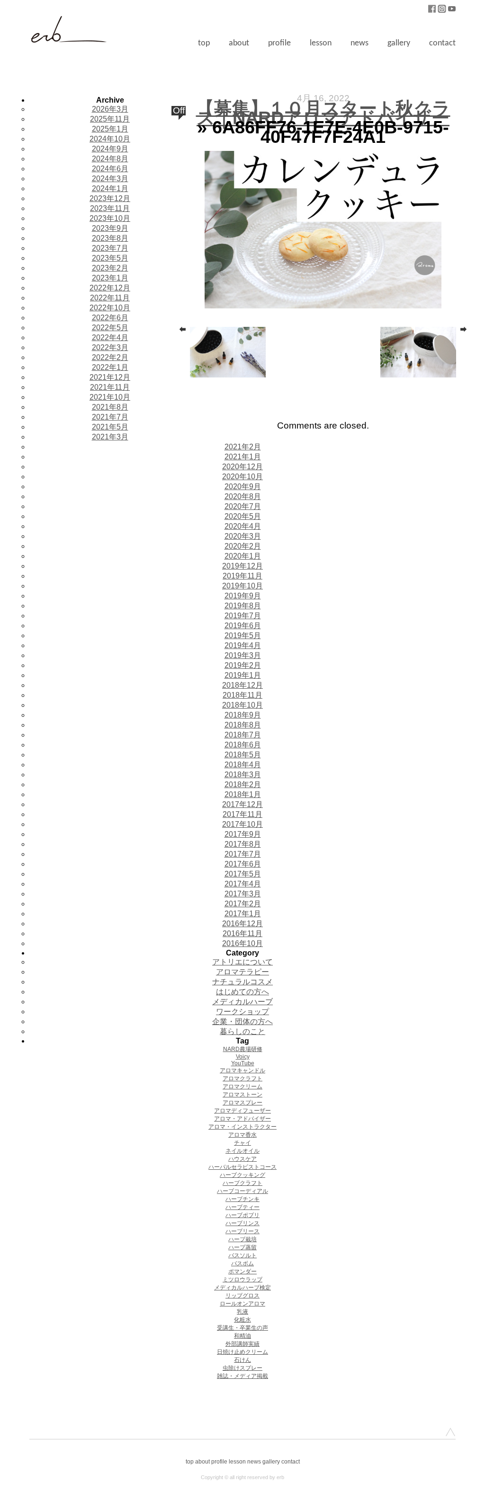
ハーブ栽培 (242, 1239)
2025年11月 (110, 119)
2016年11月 (242, 933)
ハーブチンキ (242, 1199)
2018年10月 (242, 705)
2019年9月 (243, 596)
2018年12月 (242, 685)
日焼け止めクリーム (242, 1352)
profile (279, 43)
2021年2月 (243, 447)
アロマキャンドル (242, 1070)
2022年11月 (110, 298)
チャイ (242, 1143)
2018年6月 (243, 745)
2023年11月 (110, 208)
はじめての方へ (242, 992)
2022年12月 (110, 288)
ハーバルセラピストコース (242, 1167)
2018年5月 (243, 755)
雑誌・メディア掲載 (242, 1376)
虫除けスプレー (242, 1368)
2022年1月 (110, 367)
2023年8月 (110, 238)
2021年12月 (110, 377)
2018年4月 (243, 765)
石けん (242, 1360)
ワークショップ (242, 1012)
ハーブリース (242, 1231)
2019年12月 (242, 566)
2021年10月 (110, 397)
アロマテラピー (242, 972)
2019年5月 (243, 635)
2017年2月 (243, 904)
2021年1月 (243, 457)
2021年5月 (110, 427)
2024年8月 (110, 159)
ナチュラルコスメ (242, 982)
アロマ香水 (242, 1134)
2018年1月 (243, 794)
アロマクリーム (242, 1086)
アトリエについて (242, 962)
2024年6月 (110, 169)
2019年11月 (242, 576)
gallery (398, 43)
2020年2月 (243, 546)
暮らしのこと (242, 1031)
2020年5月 (243, 516)
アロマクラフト (242, 1078)
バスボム (242, 1263)
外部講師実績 (242, 1344)
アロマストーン (242, 1094)
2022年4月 (110, 337)
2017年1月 (243, 914)
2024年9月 (110, 149)
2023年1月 (110, 278)
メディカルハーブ (242, 1002)
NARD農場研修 (242, 1049)
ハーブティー (242, 1207)
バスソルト (242, 1255)
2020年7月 (243, 506)
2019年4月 (243, 645)
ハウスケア (242, 1159)
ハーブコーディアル (242, 1191)
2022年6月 (110, 318)
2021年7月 (110, 417)
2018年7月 (243, 735)
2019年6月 (243, 626)
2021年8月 (110, 407)
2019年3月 (243, 655)
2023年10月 (110, 218)
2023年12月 (110, 198)
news (359, 43)
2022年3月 (110, 347)
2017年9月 (243, 834)
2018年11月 (242, 695)
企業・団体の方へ (242, 1021)
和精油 (242, 1335)
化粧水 (242, 1319)
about (239, 43)
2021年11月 (110, 387)
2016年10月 (242, 943)
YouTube (242, 1063)
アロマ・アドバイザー (242, 1118)
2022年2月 (110, 357)
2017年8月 (243, 844)
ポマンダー (242, 1271)
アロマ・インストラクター (242, 1126)
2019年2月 (243, 665)
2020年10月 (242, 477)
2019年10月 (242, 586)
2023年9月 (110, 228)
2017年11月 (242, 814)
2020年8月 (243, 496)
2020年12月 (242, 467)
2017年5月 (243, 874)
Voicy (243, 1056)
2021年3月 (110, 437)
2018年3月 (243, 775)
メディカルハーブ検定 (242, 1287)
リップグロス (242, 1295)
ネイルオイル (242, 1151)
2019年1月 (243, 675)
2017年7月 (243, 854)
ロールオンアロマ (242, 1303)
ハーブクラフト (242, 1183)
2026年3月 (110, 109)
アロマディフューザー (242, 1110)
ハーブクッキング (242, 1175)
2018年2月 (243, 784)
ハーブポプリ (242, 1215)
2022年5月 (110, 328)
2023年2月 (110, 268)
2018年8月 (243, 725)
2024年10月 (110, 139)
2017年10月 (242, 824)
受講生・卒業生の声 (242, 1327)
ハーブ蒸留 (242, 1247)
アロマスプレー (242, 1102)
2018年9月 (243, 715)
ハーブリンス (242, 1223)
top (204, 43)
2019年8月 (243, 606)
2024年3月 (110, 179)
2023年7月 (110, 248)
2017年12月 (242, 804)
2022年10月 (110, 308)
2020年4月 (243, 526)
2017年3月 (243, 894)
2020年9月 (243, 486)
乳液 (242, 1311)
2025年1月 (110, 129)
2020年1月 (243, 556)
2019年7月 (243, 616)
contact (442, 43)
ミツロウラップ (242, 1279)
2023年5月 (110, 258)
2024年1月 (110, 188)
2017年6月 (243, 864)
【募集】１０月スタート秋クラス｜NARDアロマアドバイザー (323, 113)
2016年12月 (242, 924)
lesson (321, 43)
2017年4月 (243, 884)
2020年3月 (243, 536)
